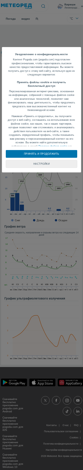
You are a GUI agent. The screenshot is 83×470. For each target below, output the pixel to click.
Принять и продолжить (41, 153)
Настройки (41, 163)
